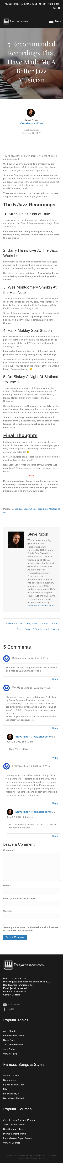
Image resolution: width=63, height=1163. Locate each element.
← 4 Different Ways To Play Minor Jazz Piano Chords (30, 623)
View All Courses (11, 1142)
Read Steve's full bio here (40, 605)
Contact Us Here (11, 994)
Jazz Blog (43, 509)
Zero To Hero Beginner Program (19, 1120)
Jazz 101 (18, 509)
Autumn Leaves (11, 1075)
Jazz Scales (9, 1049)
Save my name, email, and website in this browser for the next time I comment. (30, 929)
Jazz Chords (9, 1031)
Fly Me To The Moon (13, 1084)
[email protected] (18, 988)
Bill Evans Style (11, 1093)
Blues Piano (9, 1040)
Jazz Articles (30, 509)
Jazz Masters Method (14, 1124)
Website (7, 911)
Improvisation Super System (17, 1138)
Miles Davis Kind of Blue (29, 214)
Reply (55, 679)
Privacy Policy (23, 1158)
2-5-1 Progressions (13, 1044)
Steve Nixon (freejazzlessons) (33, 736)
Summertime (9, 1080)
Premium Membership (14, 1133)
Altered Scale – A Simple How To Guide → (38, 629)
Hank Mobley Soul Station (30, 330)
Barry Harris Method (13, 1098)
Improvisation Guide (13, 1035)
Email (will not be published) (19, 898)
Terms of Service (38, 1158)
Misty (6, 1089)
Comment (9, 850)
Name (7, 885)
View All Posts (10, 1053)
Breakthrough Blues (13, 1129)
